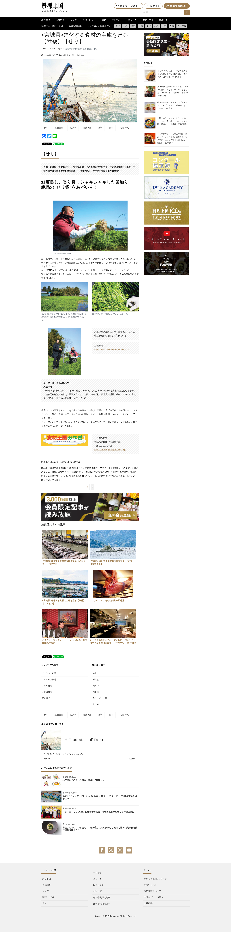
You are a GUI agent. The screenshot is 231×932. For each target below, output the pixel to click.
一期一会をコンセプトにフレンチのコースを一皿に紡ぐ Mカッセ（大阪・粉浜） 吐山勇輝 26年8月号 (172, 121)
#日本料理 (47, 686)
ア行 (118, 26)
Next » (132, 759)
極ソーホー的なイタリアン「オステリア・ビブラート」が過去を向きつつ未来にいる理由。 (172, 105)
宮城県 (73, 127)
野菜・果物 (71, 55)
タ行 (141, 26)
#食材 (63, 55)
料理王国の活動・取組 (52, 26)
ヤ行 (172, 26)
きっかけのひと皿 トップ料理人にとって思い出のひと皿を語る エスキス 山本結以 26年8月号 (172, 74)
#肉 (95, 673)
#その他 (46, 698)
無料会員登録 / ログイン (155, 879)
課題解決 (45, 20)
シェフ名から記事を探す (99, 26)
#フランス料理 (49, 673)
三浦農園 (59, 127)
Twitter (98, 740)
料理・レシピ (89, 20)
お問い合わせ (150, 885)
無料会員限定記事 (101, 904)
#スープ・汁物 (100, 698)
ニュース (132, 20)
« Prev (47, 759)
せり (46, 127)
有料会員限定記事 (101, 897)
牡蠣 (100, 127)
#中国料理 (47, 692)
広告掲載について (152, 891)
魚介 (83, 55)
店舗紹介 (60, 20)
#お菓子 (97, 704)
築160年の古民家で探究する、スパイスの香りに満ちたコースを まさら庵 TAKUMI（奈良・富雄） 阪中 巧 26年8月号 (173, 91)
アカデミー (116, 20)
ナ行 (149, 26)
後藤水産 (87, 127)
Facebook (75, 740)
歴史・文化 (148, 20)
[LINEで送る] (58, 144)
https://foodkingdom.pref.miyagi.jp (110, 450)
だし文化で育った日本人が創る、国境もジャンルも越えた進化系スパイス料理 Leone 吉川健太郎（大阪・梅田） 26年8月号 (172, 138)
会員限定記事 (75, 26)
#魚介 (96, 686)
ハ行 (156, 26)
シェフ (73, 20)
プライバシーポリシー (154, 897)
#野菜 (96, 679)
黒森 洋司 (124, 127)
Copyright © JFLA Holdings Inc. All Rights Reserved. (115, 916)
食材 (103, 20)
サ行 (133, 26)
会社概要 (148, 903)
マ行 (164, 26)
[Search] (187, 12)
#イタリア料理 (49, 679)
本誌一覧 (163, 20)
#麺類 (96, 692)
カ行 (125, 26)
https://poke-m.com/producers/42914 (111, 350)
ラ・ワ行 (182, 26)
